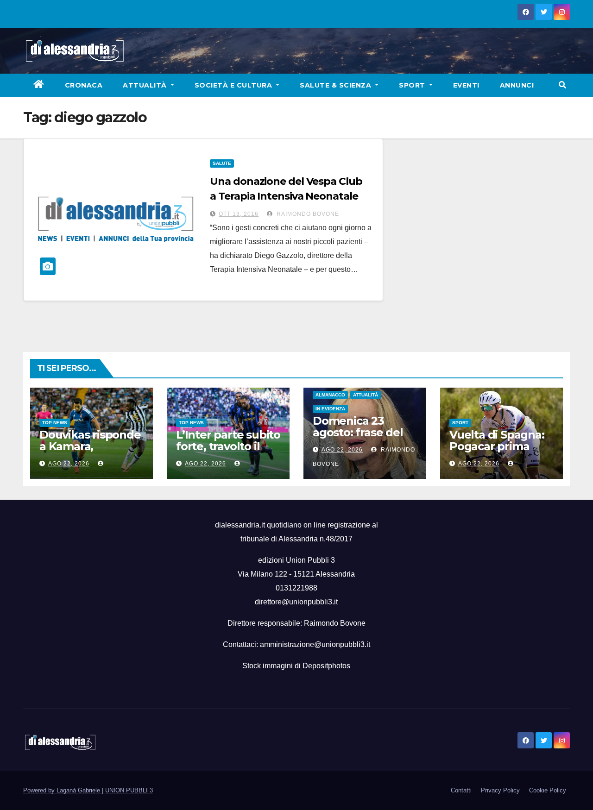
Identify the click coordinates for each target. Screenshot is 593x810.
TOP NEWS (54, 422)
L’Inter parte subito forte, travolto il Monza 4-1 (228, 446)
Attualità (146, 85)
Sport (413, 85)
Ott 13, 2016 (239, 214)
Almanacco (330, 394)
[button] (562, 85)
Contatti (461, 790)
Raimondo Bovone (307, 214)
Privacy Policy (500, 790)
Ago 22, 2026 (68, 463)
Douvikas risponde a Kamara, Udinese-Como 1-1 (90, 446)
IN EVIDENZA (330, 408)
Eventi (466, 85)
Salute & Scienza (336, 85)
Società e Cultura (234, 85)
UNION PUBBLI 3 (129, 790)
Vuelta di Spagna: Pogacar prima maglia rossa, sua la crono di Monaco (500, 452)
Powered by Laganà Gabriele (62, 790)
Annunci (517, 85)
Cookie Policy (547, 790)
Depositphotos (326, 666)
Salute (222, 163)
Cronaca (84, 85)
